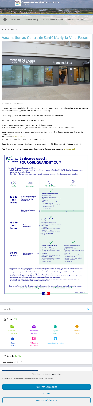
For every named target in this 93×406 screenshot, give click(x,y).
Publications (34, 343)
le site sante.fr (70, 149)
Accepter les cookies (46, 387)
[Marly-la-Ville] (5, 19)
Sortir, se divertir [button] (9, 29)
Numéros (77, 331)
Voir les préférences (46, 400)
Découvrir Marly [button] (30, 19)
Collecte (12, 343)
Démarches (12, 331)
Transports (34, 331)
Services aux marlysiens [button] (52, 19)
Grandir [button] (80, 19)
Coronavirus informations (55, 343)
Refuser (46, 393)
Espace (55, 331)
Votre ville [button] (15, 19)
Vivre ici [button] (70, 19)
